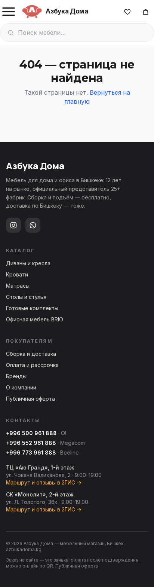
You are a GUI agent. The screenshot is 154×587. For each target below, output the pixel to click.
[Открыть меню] (8, 11)
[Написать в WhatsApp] (32, 225)
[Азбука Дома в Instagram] (13, 225)
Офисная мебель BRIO (34, 319)
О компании (21, 387)
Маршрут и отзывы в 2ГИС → (43, 482)
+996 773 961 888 (31, 452)
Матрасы (18, 285)
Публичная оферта (30, 398)
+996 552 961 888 (31, 443)
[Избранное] (127, 11)
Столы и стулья (26, 297)
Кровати (17, 274)
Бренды (16, 376)
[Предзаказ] (145, 11)
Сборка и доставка (31, 354)
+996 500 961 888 (31, 433)
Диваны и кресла (28, 263)
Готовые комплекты (32, 308)
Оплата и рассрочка (32, 365)
